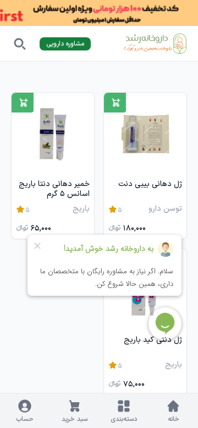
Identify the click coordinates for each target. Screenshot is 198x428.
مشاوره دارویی (65, 44)
